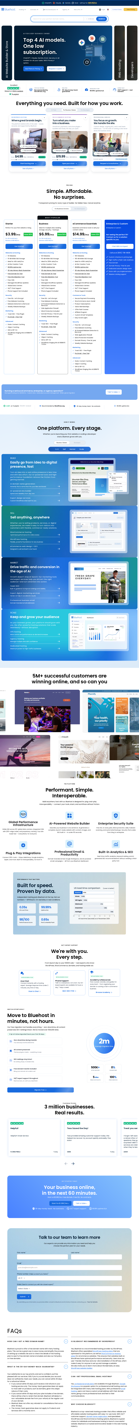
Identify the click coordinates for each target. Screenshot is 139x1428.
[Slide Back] (66, 1163)
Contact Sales (117, 9)
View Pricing (131, 9)
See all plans (27, 168)
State (35, 1284)
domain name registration (96, 1416)
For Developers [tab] (85, 110)
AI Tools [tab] (53, 110)
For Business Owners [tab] (69, 110)
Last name (75, 1252)
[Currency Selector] (108, 9)
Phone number (32, 1274)
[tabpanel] (69, 19)
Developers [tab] (77, 442)
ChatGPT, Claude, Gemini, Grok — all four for (71, 3)
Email (19, 1263)
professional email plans (84, 1384)
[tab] (57, 449)
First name (21, 1252)
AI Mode (91, 19)
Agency (64, 10)
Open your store (68, 163)
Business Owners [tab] (62, 442)
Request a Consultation (109, 163)
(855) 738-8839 (123, 253)
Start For (60, 1203)
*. (92, 1302)
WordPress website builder (81, 1368)
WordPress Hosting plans (103, 1351)
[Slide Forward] (73, 1163)
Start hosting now (27, 163)
